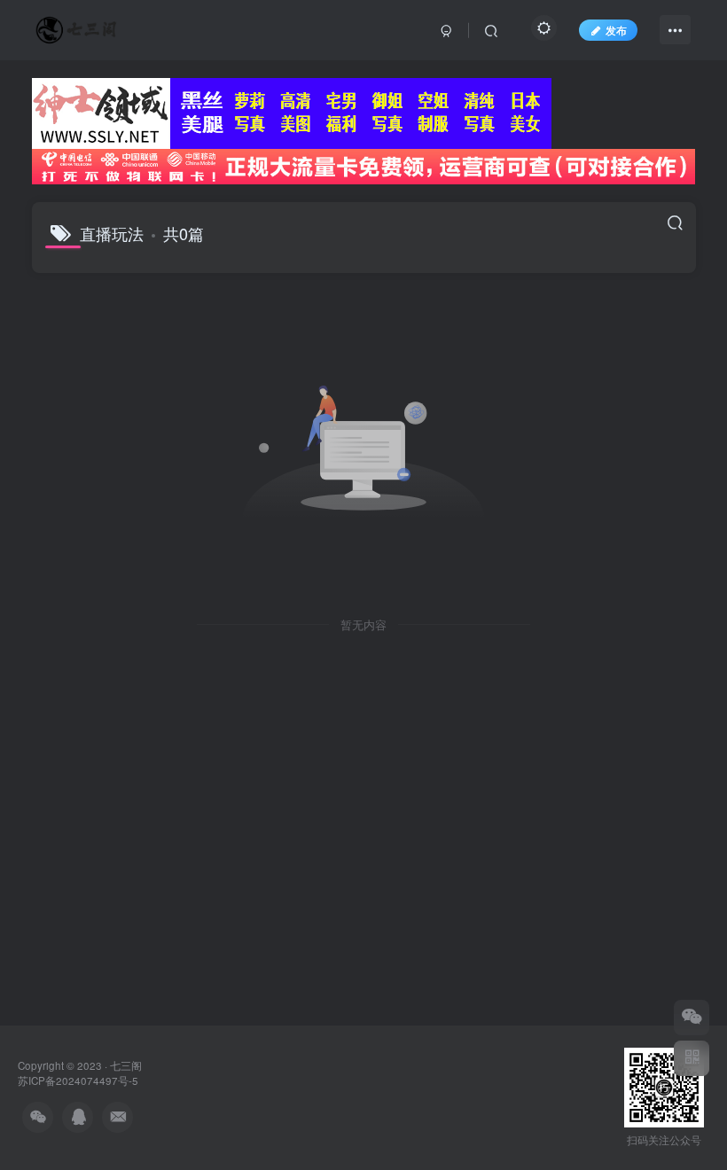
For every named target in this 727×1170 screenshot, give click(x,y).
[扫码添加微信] (691, 1017)
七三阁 (126, 1065)
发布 (616, 29)
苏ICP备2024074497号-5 (78, 1080)
